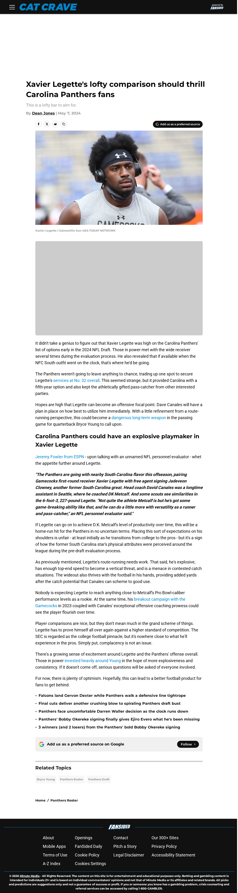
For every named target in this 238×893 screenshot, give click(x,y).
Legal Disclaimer (128, 855)
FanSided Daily (88, 846)
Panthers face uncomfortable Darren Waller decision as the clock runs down (113, 711)
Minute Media (30, 876)
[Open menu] (12, 7)
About (48, 837)
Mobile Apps (54, 846)
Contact (120, 837)
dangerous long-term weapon (139, 417)
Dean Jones (43, 113)
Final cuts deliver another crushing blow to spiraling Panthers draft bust (110, 703)
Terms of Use (55, 855)
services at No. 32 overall (76, 380)
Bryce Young (46, 779)
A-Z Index (51, 863)
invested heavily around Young (93, 660)
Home (40, 800)
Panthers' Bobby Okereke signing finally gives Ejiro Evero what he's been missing (119, 719)
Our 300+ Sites (165, 837)
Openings (83, 837)
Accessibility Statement (173, 855)
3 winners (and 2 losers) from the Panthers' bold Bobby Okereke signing (109, 727)
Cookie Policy (87, 855)
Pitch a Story (125, 846)
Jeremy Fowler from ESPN (59, 456)
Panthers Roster (71, 779)
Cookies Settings (90, 863)
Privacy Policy (164, 846)
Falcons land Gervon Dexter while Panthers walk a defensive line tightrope (112, 695)
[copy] (63, 124)
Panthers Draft (98, 779)
